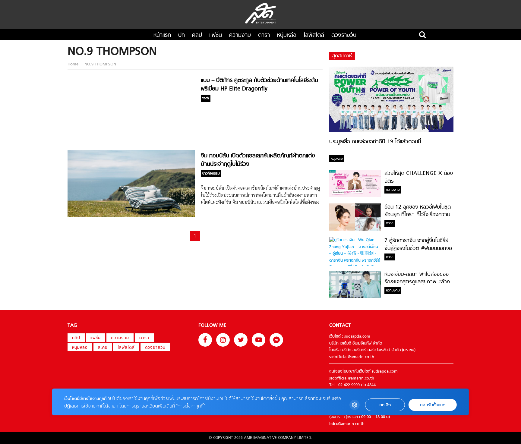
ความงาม (240, 35)
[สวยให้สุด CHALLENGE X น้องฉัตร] (355, 196)
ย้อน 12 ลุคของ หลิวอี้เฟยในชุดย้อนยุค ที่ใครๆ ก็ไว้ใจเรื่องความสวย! (417, 215)
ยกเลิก (385, 405)
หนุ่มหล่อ (286, 35)
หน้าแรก (162, 35)
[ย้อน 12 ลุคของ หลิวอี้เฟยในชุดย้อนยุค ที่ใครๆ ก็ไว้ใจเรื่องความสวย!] (355, 229)
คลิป (197, 35)
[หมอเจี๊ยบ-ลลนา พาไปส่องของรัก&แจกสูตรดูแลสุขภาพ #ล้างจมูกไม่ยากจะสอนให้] (355, 297)
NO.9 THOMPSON (99, 64)
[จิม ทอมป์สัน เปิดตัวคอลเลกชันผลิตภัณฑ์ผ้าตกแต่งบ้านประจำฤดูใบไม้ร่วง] (131, 216)
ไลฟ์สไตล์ (314, 35)
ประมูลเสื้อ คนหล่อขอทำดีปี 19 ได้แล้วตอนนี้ (375, 142)
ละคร (102, 348)
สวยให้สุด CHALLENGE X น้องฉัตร (418, 177)
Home (74, 64)
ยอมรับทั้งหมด (432, 405)
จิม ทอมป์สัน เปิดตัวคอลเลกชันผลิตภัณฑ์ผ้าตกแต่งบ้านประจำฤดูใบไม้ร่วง (258, 160)
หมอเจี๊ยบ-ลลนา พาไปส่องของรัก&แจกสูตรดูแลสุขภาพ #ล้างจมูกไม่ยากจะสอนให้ (417, 282)
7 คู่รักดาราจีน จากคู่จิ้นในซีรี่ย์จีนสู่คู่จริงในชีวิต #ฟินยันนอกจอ (418, 244)
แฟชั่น (215, 35)
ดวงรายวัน (343, 35)
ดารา (264, 35)
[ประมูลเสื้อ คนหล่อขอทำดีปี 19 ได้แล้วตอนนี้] (391, 131)
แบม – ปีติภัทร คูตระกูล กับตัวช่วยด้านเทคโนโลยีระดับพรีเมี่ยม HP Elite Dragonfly (259, 84)
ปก (181, 35)
